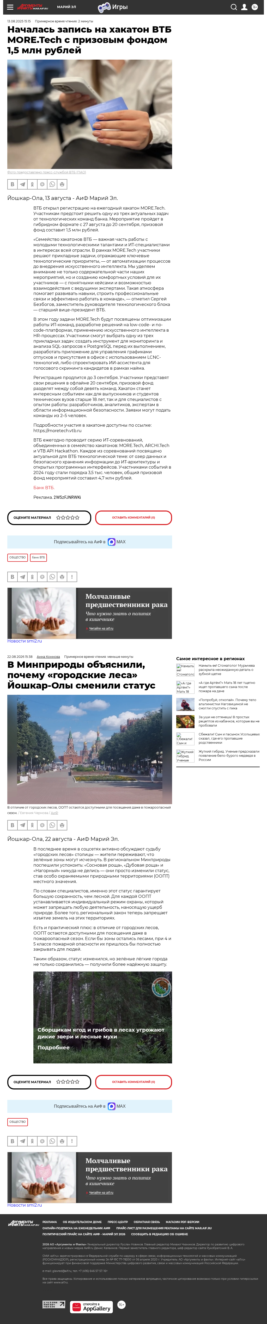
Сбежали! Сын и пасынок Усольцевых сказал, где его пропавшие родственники (229, 738)
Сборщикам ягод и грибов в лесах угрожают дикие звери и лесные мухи (101, 1033)
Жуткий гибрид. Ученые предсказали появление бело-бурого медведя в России (229, 755)
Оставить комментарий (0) (133, 517)
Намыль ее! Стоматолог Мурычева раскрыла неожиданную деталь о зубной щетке (227, 670)
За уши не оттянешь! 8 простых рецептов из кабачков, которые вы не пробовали (229, 721)
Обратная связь (147, 1222)
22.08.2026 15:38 (20, 657)
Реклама (50, 1222)
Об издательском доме (82, 1222)
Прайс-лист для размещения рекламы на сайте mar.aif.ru (164, 1228)
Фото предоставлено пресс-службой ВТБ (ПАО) (46, 172)
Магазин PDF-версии (182, 1222)
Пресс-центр (118, 1222)
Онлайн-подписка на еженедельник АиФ (76, 1228)
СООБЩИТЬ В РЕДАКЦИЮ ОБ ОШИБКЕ (159, 1234)
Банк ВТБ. (43, 487)
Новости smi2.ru (24, 641)
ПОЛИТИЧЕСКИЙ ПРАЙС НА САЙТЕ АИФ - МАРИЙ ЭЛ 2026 (84, 1234)
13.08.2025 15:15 (19, 21)
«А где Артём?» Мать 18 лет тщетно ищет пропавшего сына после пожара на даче (227, 687)
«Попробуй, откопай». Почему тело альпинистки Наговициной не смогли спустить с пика (227, 704)
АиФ (54, 813)
